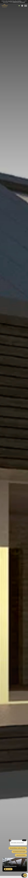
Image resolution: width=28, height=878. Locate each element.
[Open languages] (22, 6)
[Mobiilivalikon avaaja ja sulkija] (25, 6)
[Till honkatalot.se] (19, 6)
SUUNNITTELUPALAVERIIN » (15, 1)
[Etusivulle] (4, 5)
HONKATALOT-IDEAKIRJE (19, 2)
